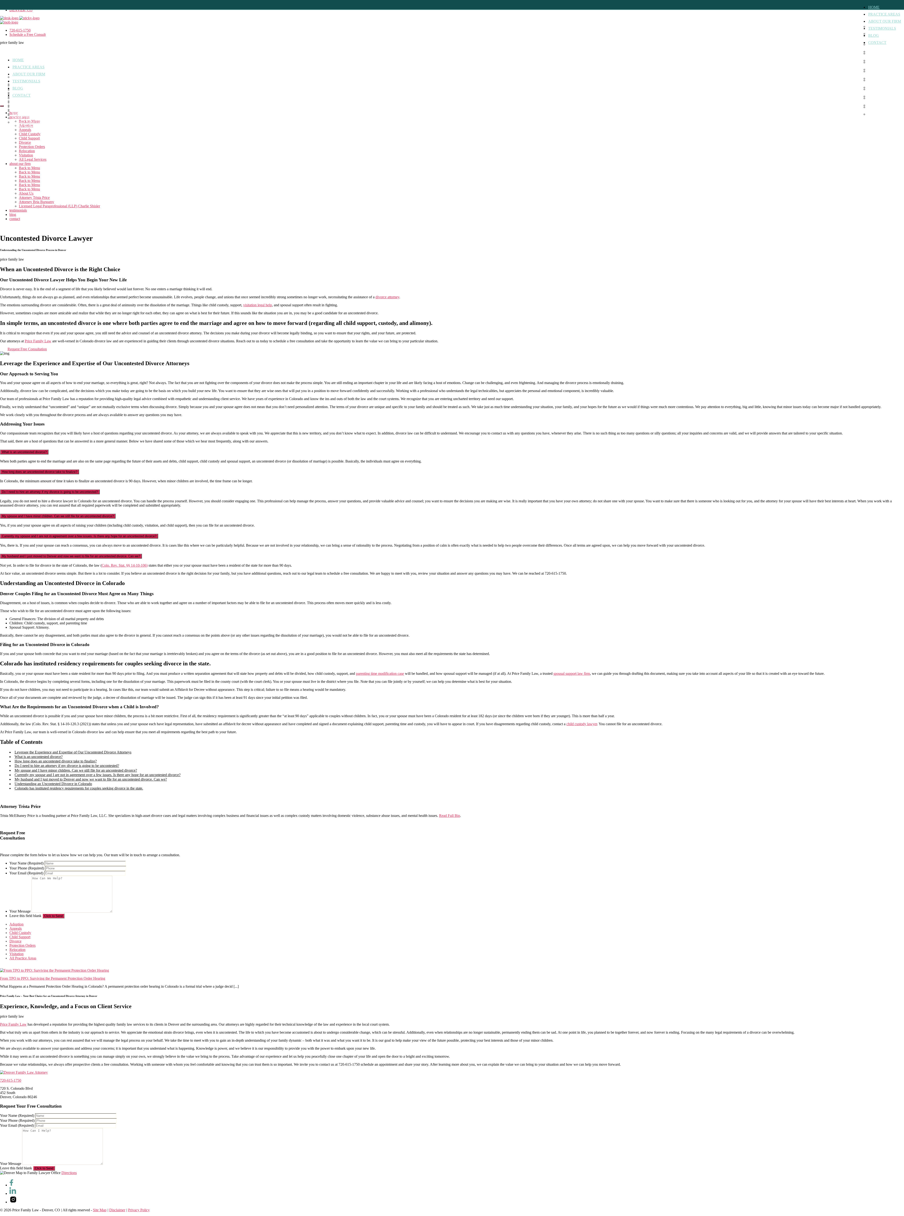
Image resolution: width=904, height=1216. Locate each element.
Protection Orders (32, 147)
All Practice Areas (22, 958)
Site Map (99, 1210)
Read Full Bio (449, 816)
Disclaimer (117, 1210)
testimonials (882, 28)
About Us (19, 109)
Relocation (27, 151)
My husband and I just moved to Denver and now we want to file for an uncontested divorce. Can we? (71, 556)
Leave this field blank (25, 916)
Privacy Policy (139, 1210)
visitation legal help (257, 305)
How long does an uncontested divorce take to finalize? (39, 472)
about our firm (884, 21)
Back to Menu (29, 168)
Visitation (26, 155)
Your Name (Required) (26, 863)
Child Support (29, 138)
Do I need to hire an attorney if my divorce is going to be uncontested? (50, 492)
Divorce (25, 142)
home (874, 7)
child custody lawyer (581, 724)
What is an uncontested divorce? (24, 452)
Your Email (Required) (26, 873)
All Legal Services (32, 159)
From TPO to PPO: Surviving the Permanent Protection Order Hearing (52, 978)
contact (877, 43)
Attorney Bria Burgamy (29, 118)
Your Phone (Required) (26, 868)
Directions (69, 1173)
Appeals (15, 928)
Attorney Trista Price (27, 114)
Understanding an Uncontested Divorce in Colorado (53, 784)
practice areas (884, 14)
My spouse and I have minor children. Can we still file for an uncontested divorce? (58, 516)
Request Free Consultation (27, 349)
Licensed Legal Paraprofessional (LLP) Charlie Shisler (36, 124)
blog (873, 35)
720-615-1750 (10, 1080)
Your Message (20, 911)
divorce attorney (387, 297)
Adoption (16, 924)
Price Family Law (38, 341)
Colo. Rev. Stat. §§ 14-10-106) (125, 565)
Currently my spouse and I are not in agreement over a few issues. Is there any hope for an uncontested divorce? (79, 536)
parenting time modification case (380, 673)
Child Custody (29, 134)
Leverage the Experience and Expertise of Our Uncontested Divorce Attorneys (73, 752)
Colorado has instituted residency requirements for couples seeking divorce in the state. (79, 788)
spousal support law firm (571, 673)
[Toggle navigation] (2, 106)
